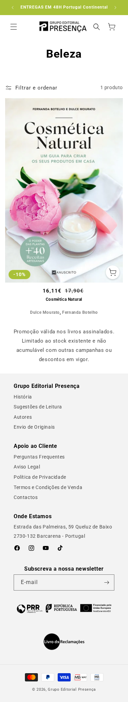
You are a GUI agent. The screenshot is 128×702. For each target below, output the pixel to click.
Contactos (26, 497)
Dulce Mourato (45, 312)
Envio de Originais (34, 427)
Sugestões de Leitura (38, 406)
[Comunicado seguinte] (115, 7)
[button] (13, 26)
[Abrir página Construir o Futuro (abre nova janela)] (64, 608)
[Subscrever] (106, 582)
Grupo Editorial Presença (72, 689)
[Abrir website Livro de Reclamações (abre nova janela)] (64, 642)
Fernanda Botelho (80, 312)
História (23, 397)
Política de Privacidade (40, 477)
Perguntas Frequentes (39, 457)
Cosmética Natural (64, 299)
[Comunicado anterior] (12, 7)
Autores (23, 417)
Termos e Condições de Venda (48, 487)
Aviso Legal (27, 466)
